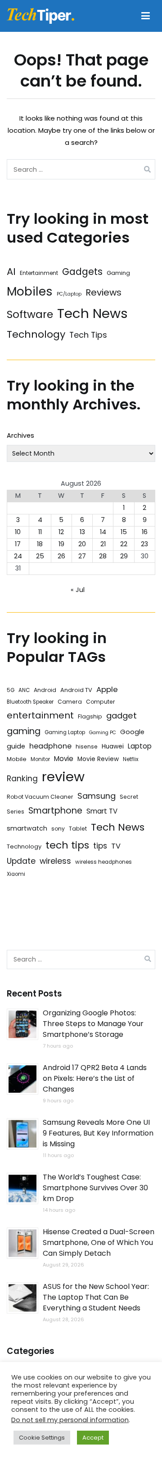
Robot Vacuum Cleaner (40, 797)
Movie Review (98, 759)
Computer (100, 701)
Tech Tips (88, 334)
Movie (63, 758)
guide (16, 746)
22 (123, 544)
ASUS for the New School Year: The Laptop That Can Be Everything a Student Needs (96, 1297)
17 (18, 544)
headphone (50, 746)
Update (21, 860)
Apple (107, 689)
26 (61, 556)
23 (144, 544)
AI (11, 271)
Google (132, 731)
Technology (36, 334)
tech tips (67, 845)
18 (40, 544)
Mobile (17, 759)
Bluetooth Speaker (30, 701)
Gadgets (82, 271)
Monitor (40, 759)
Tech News (92, 313)
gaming (23, 731)
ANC (24, 690)
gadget (121, 715)
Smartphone (55, 811)
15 (124, 531)
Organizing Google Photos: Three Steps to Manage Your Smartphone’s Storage (93, 1024)
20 (82, 544)
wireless (55, 860)
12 (61, 531)
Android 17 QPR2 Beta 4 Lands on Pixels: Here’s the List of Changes (95, 1078)
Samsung (96, 795)
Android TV (76, 690)
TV (116, 846)
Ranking (22, 778)
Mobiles (30, 291)
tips (100, 845)
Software (30, 314)
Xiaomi (16, 874)
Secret (129, 797)
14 (103, 531)
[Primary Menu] (145, 16)
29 (124, 556)
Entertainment (39, 273)
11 (40, 531)
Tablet (78, 828)
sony (58, 828)
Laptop (140, 746)
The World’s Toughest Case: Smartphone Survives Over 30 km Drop (95, 1188)
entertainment (40, 715)
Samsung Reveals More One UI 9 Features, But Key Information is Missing (98, 1133)
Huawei (113, 746)
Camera (70, 701)
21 (103, 544)
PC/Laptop (69, 294)
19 (61, 544)
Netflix (131, 759)
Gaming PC (102, 732)
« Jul (78, 589)
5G (10, 690)
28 (103, 556)
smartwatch (27, 828)
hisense (87, 746)
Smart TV (101, 811)
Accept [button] (93, 1437)
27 (82, 556)
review (63, 776)
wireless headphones (103, 862)
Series (15, 811)
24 (18, 556)
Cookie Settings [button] (42, 1437)
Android (45, 690)
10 (18, 531)
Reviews (104, 292)
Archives (20, 435)
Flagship (90, 716)
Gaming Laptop (65, 732)
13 (82, 531)
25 (40, 556)
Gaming (118, 273)
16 (145, 531)
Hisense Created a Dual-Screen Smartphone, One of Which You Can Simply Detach (98, 1242)
